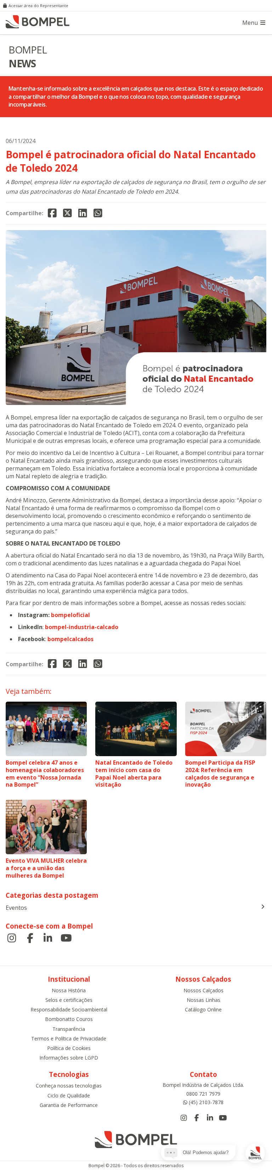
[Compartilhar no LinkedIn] (82, 213)
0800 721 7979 (203, 1093)
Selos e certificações (68, 1000)
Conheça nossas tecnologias (69, 1085)
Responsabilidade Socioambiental (68, 1009)
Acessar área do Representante (38, 5)
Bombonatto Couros (69, 1019)
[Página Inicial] (37, 22)
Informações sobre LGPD (68, 1057)
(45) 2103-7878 (206, 1102)
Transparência (68, 1029)
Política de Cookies (69, 1048)
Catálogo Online (203, 1009)
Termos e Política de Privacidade (68, 1038)
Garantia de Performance (69, 1105)
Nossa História (69, 990)
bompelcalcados (70, 639)
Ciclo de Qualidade (68, 1095)
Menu (250, 23)
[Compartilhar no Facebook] (52, 213)
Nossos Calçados (203, 990)
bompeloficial (70, 615)
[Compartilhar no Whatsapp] (98, 213)
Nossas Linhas (203, 1000)
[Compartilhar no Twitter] (67, 213)
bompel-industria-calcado (81, 627)
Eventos (16, 908)
